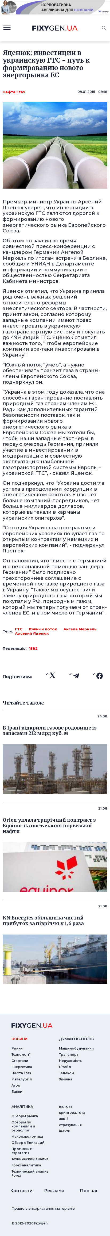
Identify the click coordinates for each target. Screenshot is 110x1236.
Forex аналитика (26, 1165)
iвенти (64, 1131)
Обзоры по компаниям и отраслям (23, 1126)
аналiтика (22, 1106)
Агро (15, 1085)
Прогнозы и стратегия (22, 1151)
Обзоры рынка (24, 1116)
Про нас (89, 1190)
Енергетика (21, 1067)
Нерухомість (70, 1061)
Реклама (54, 1190)
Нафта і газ (14, 92)
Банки (16, 1092)
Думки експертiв (76, 1039)
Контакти (21, 1190)
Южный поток (43, 629)
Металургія (21, 1079)
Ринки (17, 1048)
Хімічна (65, 1079)
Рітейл (65, 1067)
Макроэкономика (27, 1136)
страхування (70, 1125)
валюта (65, 1106)
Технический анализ (29, 1159)
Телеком (66, 1073)
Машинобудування (76, 1048)
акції (63, 1119)
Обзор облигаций (28, 1143)
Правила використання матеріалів (43, 1208)
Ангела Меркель (80, 629)
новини (19, 1039)
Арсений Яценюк (32, 633)
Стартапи (19, 1061)
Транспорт (68, 1054)
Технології (20, 1054)
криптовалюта (72, 1113)
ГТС (18, 629)
